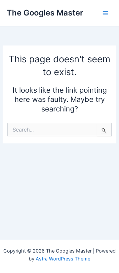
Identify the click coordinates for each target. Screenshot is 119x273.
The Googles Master (45, 12)
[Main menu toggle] (105, 13)
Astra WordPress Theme (63, 259)
